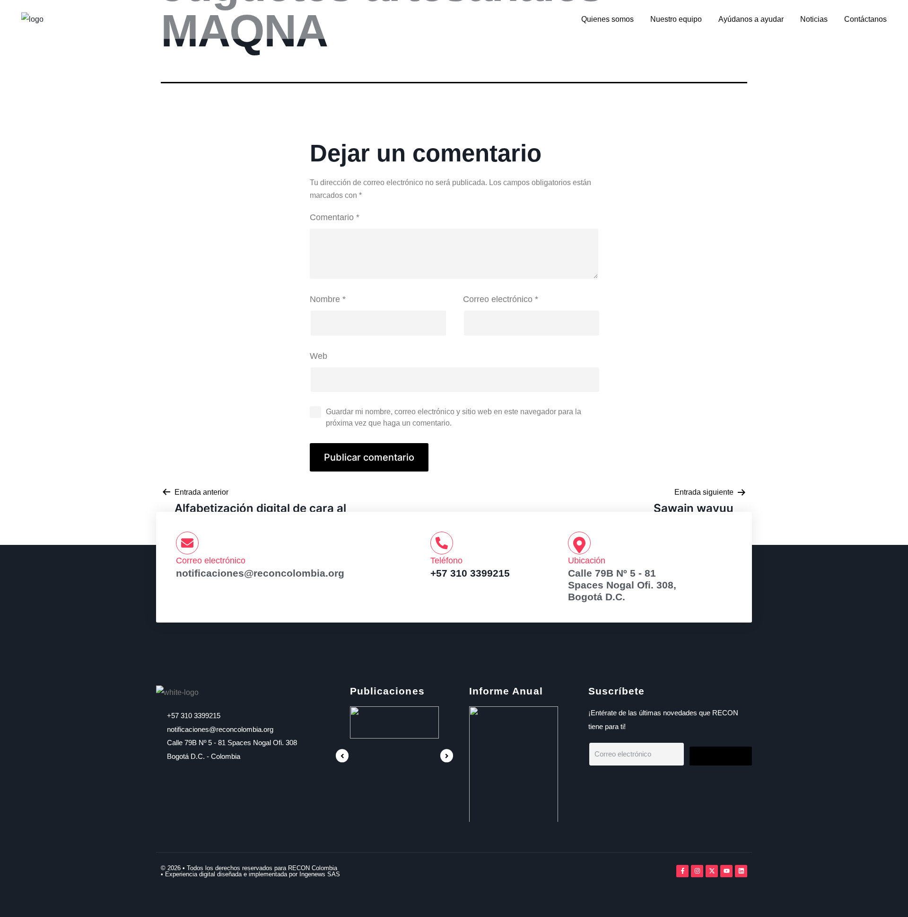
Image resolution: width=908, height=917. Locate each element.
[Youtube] (726, 871)
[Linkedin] (741, 871)
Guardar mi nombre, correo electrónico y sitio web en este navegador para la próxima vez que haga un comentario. (453, 417)
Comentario (334, 217)
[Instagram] (697, 871)
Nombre (328, 299)
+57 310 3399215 (470, 573)
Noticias (814, 19)
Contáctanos (865, 19)
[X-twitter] (712, 871)
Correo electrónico (500, 299)
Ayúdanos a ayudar (751, 19)
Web (318, 356)
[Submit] (721, 756)
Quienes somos (607, 19)
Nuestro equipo (676, 19)
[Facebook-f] (682, 871)
